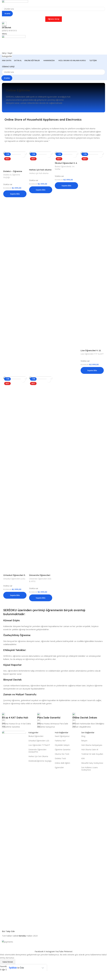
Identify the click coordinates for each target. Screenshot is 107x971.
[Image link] (14, 828)
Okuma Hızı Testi (62, 754)
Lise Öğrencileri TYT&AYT (39, 745)
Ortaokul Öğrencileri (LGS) (14, 578)
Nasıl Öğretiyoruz (62, 736)
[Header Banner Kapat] (3, 946)
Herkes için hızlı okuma (40, 169)
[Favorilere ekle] (23, 155)
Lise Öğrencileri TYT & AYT (92, 354)
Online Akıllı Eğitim (62, 763)
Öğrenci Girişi (53, 19)
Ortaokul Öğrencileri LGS (38, 740)
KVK (83, 758)
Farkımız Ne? (60, 740)
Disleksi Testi (60, 758)
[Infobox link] (18, 717)
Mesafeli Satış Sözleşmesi (92, 763)
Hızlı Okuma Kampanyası (91, 745)
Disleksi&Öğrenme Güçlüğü (40, 761)
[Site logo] (15, 3)
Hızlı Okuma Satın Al (89, 749)
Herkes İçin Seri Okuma (38, 756)
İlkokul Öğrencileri (35, 736)
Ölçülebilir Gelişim (62, 745)
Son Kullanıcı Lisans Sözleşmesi (89, 768)
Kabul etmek (8, 962)
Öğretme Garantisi (62, 749)
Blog (83, 736)
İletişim (84, 740)
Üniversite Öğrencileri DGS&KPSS (37, 750)
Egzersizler (59, 767)
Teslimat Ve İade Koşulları (92, 754)
